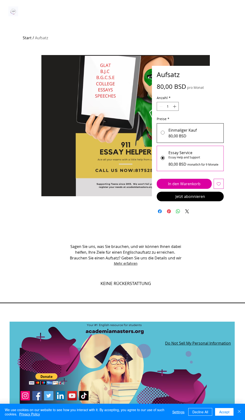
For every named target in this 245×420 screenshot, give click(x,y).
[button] (46, 379)
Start (27, 37)
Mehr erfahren (126, 263)
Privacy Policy (29, 414)
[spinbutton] (167, 106)
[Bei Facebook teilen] (160, 211)
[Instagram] (25, 395)
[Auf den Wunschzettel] (219, 184)
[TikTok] (84, 395)
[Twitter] (48, 395)
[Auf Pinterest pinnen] (169, 211)
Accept (224, 411)
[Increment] (175, 106)
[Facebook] (37, 395)
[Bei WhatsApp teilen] (178, 211)
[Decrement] (160, 106)
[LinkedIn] (60, 395)
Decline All (200, 411)
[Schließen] (239, 412)
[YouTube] (72, 395)
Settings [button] (178, 411)
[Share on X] (187, 211)
